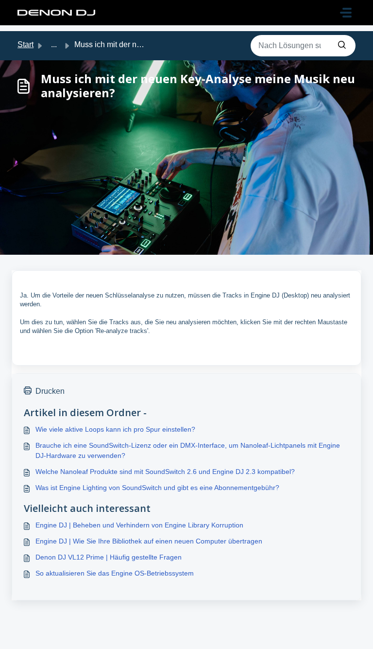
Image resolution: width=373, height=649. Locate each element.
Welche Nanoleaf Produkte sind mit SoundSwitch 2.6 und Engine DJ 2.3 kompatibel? (165, 471)
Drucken (50, 391)
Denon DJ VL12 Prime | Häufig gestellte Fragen (108, 557)
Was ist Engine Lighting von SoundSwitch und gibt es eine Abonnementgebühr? (157, 487)
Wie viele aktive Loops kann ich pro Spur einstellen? (115, 429)
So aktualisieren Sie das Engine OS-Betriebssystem (114, 573)
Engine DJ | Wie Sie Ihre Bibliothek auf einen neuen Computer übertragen (148, 541)
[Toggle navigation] (346, 12)
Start (25, 44)
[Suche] (342, 45)
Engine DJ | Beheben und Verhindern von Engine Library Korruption (139, 525)
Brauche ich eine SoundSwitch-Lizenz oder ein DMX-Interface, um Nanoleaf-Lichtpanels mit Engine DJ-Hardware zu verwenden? (187, 450)
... (54, 44)
